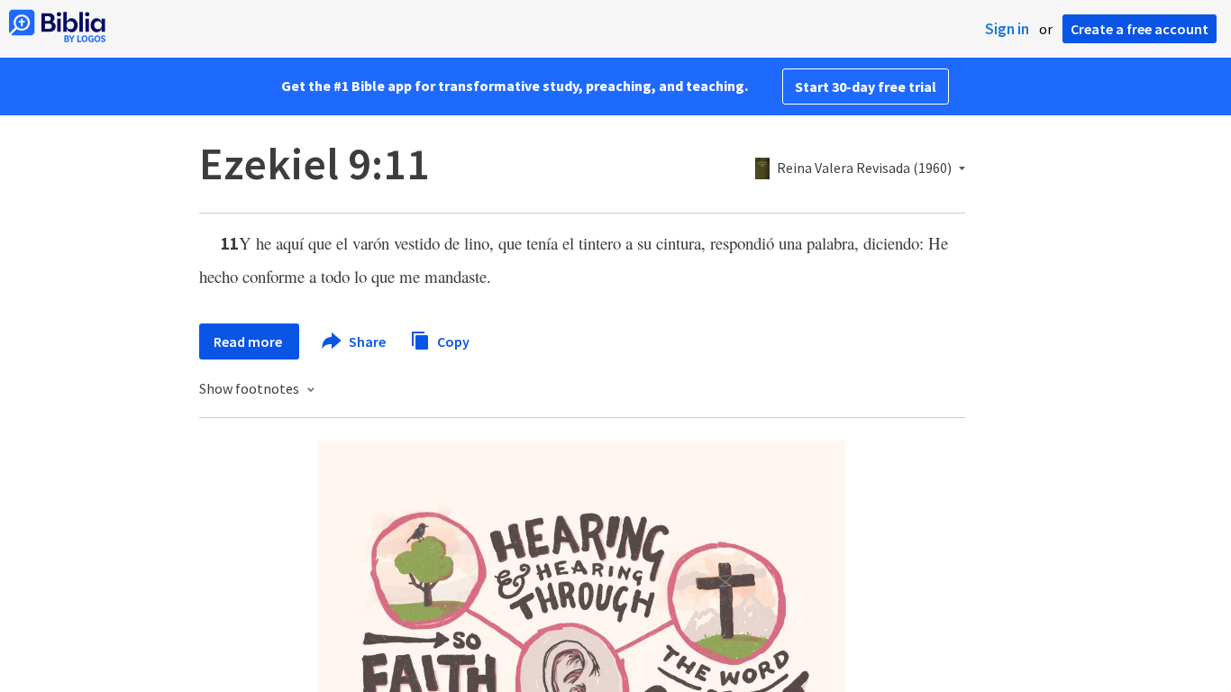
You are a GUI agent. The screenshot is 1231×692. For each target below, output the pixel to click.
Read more (249, 341)
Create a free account (1139, 29)
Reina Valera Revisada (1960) (864, 168)
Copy (452, 340)
